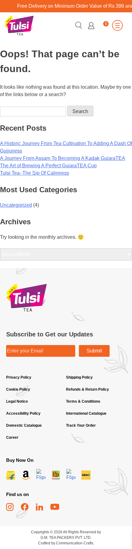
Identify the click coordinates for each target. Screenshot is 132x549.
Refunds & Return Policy (87, 389)
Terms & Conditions (83, 401)
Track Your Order (81, 425)
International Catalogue (86, 413)
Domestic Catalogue (24, 425)
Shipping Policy (80, 377)
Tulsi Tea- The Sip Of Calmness (34, 173)
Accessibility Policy (23, 413)
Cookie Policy (18, 389)
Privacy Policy (18, 377)
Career (12, 437)
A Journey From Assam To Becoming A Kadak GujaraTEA (62, 158)
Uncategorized (16, 205)
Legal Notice (17, 401)
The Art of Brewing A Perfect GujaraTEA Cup (48, 165)
